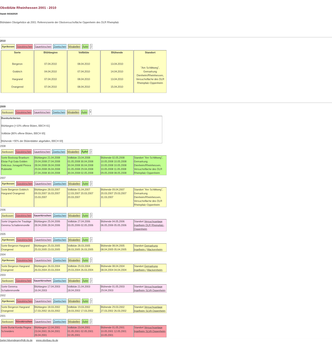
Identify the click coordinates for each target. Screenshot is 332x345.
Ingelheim (140, 225)
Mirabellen (74, 46)
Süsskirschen (24, 46)
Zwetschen (60, 46)
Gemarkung (151, 245)
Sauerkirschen (43, 46)
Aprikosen (7, 112)
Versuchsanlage (153, 221)
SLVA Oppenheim (155, 290)
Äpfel (85, 46)
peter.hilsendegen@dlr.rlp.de (17, 340)
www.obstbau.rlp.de (47, 340)
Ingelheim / (140, 249)
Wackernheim (155, 249)
